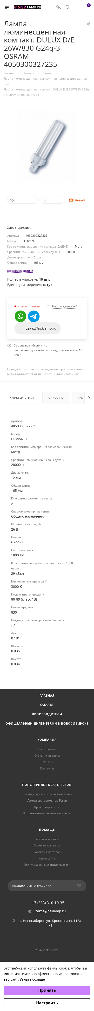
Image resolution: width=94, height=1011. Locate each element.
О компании (47, 749)
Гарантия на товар (47, 852)
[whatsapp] (20, 316)
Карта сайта (47, 858)
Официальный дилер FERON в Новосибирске (47, 723)
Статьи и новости (47, 756)
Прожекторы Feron (47, 807)
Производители (47, 714)
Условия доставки (47, 845)
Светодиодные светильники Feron (47, 794)
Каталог (47, 705)
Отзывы (47, 762)
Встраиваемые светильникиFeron (47, 813)
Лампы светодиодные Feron (47, 800)
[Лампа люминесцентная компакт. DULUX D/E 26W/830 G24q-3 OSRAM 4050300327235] (47, 145)
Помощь (47, 830)
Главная (47, 695)
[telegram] (34, 316)
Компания (46, 740)
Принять (47, 990)
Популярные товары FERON (47, 785)
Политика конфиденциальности (47, 865)
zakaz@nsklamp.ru (50, 911)
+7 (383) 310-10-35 (48, 903)
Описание (55, 397)
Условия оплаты (47, 839)
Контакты (47, 768)
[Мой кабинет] (76, 7)
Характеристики (22, 397)
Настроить (47, 1002)
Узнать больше (32, 979)
